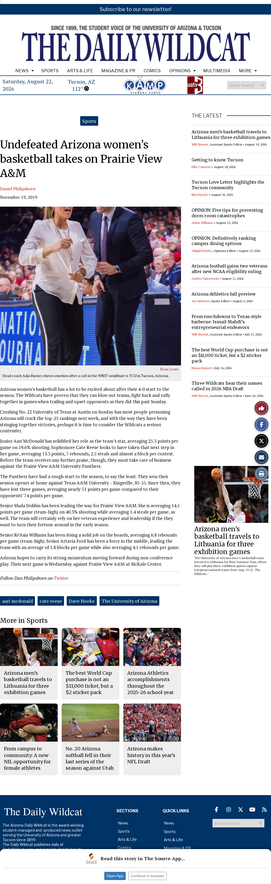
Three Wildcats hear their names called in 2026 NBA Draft (227, 385)
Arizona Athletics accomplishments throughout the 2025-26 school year (150, 682)
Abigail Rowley (202, 251)
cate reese (51, 601)
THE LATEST (207, 115)
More (245, 70)
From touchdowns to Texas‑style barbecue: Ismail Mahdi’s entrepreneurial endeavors (226, 322)
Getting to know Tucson (217, 159)
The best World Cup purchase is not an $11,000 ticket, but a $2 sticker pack (230, 355)
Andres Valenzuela (205, 278)
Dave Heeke (82, 601)
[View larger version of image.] (90, 286)
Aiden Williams (202, 223)
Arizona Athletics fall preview (224, 294)
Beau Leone (169, 369)
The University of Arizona (129, 601)
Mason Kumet (201, 368)
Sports (49, 70)
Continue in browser (147, 876)
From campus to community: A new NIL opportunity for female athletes (27, 758)
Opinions (180, 70)
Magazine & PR (118, 70)
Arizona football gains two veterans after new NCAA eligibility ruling (230, 268)
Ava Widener (201, 301)
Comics (152, 70)
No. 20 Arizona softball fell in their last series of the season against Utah (90, 758)
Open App (115, 876)
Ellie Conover (201, 167)
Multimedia (217, 70)
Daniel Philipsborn (17, 189)
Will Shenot (200, 144)
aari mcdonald (17, 601)
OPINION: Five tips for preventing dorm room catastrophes (227, 212)
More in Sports (24, 620)
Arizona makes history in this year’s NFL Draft (151, 755)
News (22, 70)
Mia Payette (200, 195)
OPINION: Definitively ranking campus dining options (224, 240)
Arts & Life (80, 70)
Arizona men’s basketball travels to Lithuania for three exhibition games (231, 134)
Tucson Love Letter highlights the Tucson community (228, 184)
